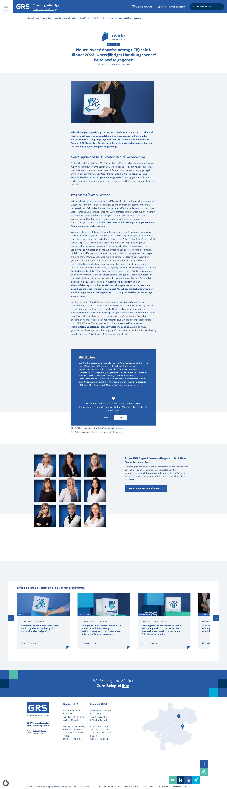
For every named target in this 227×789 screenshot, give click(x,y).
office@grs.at (39, 730)
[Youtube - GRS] (173, 780)
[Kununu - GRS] (180, 780)
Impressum (163, 786)
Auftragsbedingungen (109, 786)
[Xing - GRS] (196, 780)
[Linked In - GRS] (188, 780)
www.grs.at (38, 733)
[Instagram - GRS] (204, 772)
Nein (106, 417)
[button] (11, 618)
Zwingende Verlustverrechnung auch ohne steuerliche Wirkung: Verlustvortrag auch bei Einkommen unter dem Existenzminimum (101, 629)
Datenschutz (131, 786)
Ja (121, 417)
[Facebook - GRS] (204, 764)
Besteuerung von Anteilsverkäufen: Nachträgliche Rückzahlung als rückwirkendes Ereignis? (40, 628)
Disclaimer (148, 786)
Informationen (33, 18)
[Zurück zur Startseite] (23, 7)
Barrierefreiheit (180, 786)
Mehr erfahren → (28, 643)
